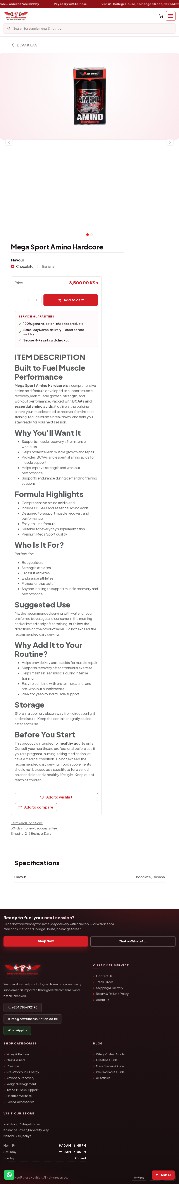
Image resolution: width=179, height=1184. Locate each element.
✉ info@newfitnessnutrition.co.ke (33, 1019)
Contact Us (104, 976)
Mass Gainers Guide (110, 1066)
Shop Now (46, 941)
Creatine (13, 1066)
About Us (102, 1000)
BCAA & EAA (26, 45)
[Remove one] (19, 300)
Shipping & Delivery (109, 988)
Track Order (104, 982)
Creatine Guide (107, 1060)
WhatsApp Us (17, 1030)
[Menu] (171, 16)
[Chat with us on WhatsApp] (9, 1175)
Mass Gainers (16, 1060)
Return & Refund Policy (112, 994)
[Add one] (37, 300)
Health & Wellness (19, 1096)
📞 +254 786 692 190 (23, 1007)
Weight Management (21, 1084)
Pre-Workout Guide (110, 1072)
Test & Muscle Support (23, 1090)
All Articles (103, 1078)
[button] (9, 142)
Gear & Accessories (20, 1102)
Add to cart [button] (73, 300)
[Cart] (160, 16)
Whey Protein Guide (110, 1054)
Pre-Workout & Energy (23, 1072)
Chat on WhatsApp (133, 941)
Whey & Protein (18, 1054)
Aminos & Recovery (20, 1078)
